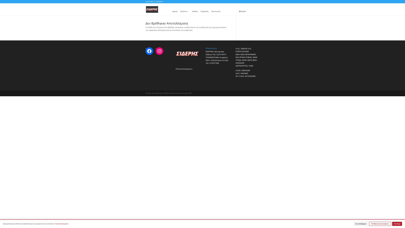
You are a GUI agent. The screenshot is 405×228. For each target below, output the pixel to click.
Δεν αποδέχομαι (360, 224)
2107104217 (150, 2)
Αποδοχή (397, 224)
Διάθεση (195, 11)
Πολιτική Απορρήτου (184, 69)
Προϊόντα (183, 11)
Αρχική (174, 11)
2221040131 (159, 2)
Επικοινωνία (215, 11)
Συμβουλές (205, 11)
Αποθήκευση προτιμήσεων (380, 224)
